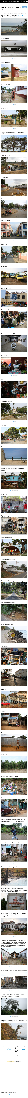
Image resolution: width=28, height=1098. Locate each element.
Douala (3, 1048)
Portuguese (20, 15)
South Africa (23, 1048)
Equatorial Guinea (9, 1048)
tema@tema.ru (10, 1094)
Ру (24, 1)
